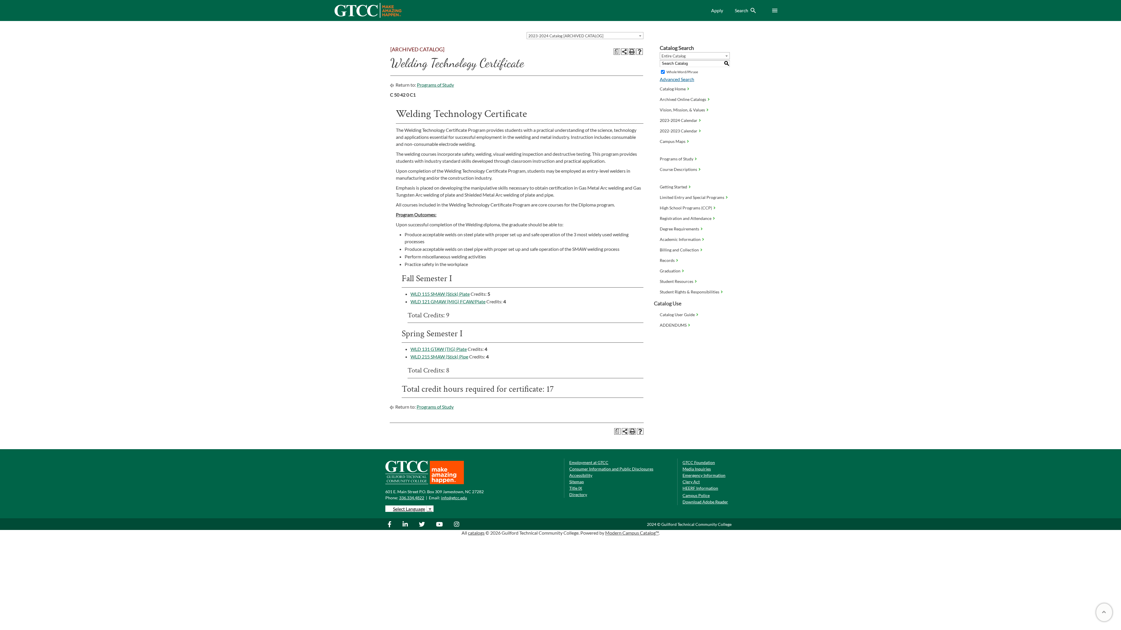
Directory (578, 494)
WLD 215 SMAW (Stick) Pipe (439, 356)
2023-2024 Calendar (678, 120)
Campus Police (696, 495)
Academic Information (680, 239)
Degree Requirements (679, 228)
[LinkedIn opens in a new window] (406, 524)
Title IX (575, 488)
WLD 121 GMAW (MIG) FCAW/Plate (447, 301)
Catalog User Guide (677, 314)
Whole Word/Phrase (682, 72)
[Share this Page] (624, 51)
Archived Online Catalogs (683, 99)
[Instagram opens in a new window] (457, 524)
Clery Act (691, 481)
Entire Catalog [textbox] (674, 56)
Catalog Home (673, 88)
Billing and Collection (679, 249)
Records (667, 260)
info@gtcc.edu (454, 497)
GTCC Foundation (699, 462)
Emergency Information (704, 475)
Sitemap (576, 481)
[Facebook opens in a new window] (392, 524)
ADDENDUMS (673, 325)
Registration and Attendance (685, 218)
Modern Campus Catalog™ (632, 533)
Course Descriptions (678, 169)
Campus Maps (672, 141)
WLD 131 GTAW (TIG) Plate (438, 349)
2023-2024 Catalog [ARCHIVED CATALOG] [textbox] (565, 36)
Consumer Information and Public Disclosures (611, 468)
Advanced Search (677, 79)
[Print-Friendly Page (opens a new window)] (632, 51)
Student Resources (676, 281)
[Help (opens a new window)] (639, 51)
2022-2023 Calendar (678, 130)
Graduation (670, 270)
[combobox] (585, 35)
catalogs (476, 533)
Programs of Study (435, 85)
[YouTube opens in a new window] (440, 524)
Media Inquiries (697, 468)
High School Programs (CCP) (686, 207)
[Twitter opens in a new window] (423, 524)
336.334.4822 (411, 497)
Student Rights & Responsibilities (689, 291)
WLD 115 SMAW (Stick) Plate (440, 294)
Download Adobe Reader (705, 501)
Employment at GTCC (588, 462)
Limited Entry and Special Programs (692, 197)
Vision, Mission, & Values (682, 109)
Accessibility (580, 475)
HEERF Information (700, 488)
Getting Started (673, 186)
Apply (717, 10)
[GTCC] (368, 16)
